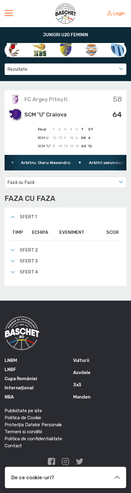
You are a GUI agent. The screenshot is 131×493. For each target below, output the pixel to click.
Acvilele (81, 372)
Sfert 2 (29, 250)
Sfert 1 (28, 217)
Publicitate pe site (23, 410)
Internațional (19, 388)
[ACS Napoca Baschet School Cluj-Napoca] (39, 49)
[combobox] (65, 69)
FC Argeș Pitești (45, 99)
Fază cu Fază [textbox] (20, 182)
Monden (81, 397)
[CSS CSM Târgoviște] (91, 49)
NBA (9, 397)
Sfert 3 (29, 261)
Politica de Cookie (23, 417)
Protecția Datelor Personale (33, 424)
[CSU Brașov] (117, 49)
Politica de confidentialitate (33, 438)
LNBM (11, 360)
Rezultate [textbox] (17, 69)
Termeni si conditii (23, 431)
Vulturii (81, 360)
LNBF (10, 369)
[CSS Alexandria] (66, 49)
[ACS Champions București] (13, 49)
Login (119, 13)
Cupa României (21, 378)
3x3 (77, 385)
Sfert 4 (29, 272)
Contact (13, 445)
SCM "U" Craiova (45, 115)
